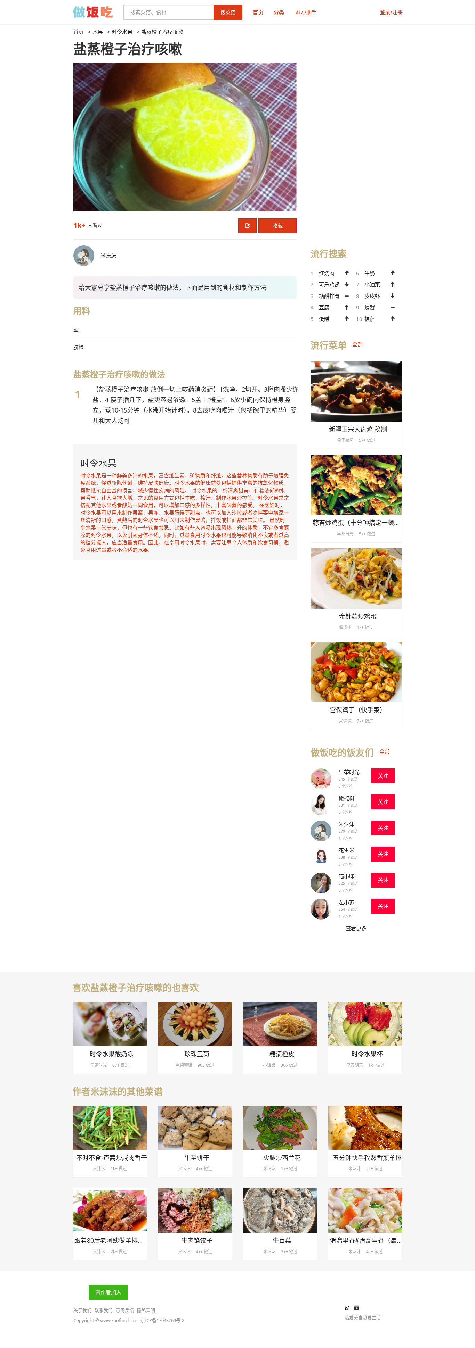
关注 (383, 775)
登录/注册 (391, 12)
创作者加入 (108, 1292)
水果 (97, 31)
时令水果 (122, 31)
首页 (258, 12)
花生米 (346, 850)
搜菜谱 (228, 12)
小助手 (309, 12)
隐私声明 (146, 1310)
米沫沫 (346, 824)
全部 (357, 344)
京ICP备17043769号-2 (162, 1320)
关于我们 (82, 1310)
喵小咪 (346, 876)
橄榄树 (346, 797)
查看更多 (356, 928)
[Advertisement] (356, 132)
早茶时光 (349, 771)
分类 (279, 12)
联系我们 (104, 1310)
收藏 (277, 225)
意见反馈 (125, 1310)
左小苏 (346, 902)
